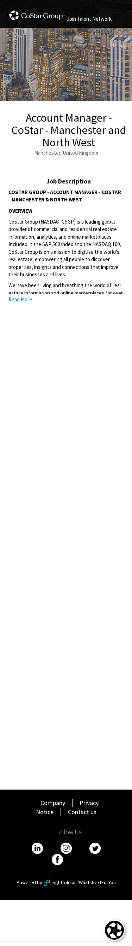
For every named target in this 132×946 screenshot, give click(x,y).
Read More (20, 299)
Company (52, 803)
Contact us (82, 812)
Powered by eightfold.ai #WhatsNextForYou (66, 882)
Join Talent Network (89, 18)
